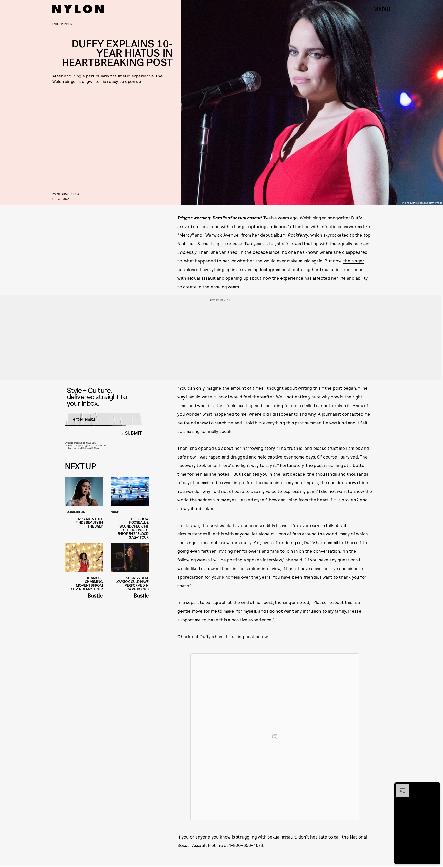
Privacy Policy (90, 448)
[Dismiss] (435, 787)
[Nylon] (78, 9)
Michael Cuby (68, 194)
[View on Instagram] (275, 736)
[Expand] (400, 787)
